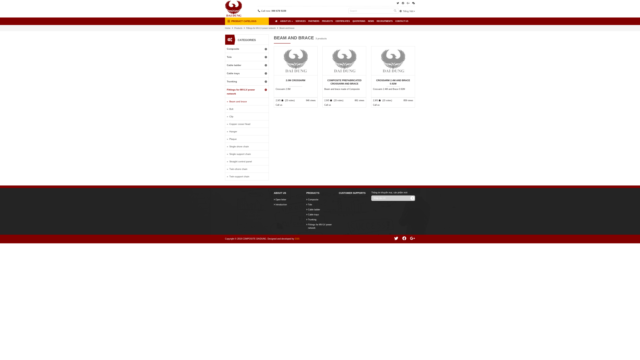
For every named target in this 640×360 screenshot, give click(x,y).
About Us (285, 21)
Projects (327, 21)
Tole (310, 204)
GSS (297, 239)
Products (238, 28)
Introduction (281, 204)
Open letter (281, 199)
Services (301, 21)
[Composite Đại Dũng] (233, 8)
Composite (313, 199)
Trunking (312, 219)
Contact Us (401, 21)
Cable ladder (314, 209)
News (371, 21)
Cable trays (313, 214)
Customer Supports (352, 193)
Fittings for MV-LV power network (261, 28)
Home (227, 28)
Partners (313, 21)
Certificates (343, 21)
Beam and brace (287, 28)
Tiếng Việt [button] (407, 11)
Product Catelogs (243, 21)
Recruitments (385, 21)
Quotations (358, 21)
